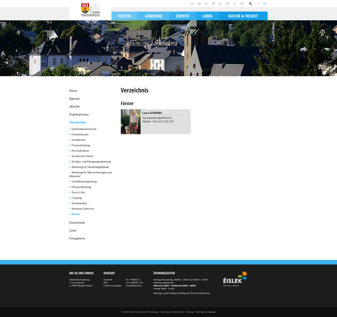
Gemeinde (153, 16)
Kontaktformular (134, 285)
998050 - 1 (135, 279)
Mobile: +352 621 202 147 (158, 121)
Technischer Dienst (83, 156)
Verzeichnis (77, 122)
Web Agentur (202, 312)
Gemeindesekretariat (84, 128)
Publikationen (79, 114)
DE (265, 3)
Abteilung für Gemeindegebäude (90, 166)
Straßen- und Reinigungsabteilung (91, 161)
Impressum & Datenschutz (172, 312)
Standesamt (78, 139)
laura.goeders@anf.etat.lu (157, 117)
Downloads (77, 222)
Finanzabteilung (81, 145)
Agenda (74, 98)
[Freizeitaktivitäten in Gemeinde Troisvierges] (200, 3)
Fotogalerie (77, 238)
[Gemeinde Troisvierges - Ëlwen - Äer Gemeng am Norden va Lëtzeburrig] (235, 3)
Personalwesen (80, 150)
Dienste (182, 16)
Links (73, 230)
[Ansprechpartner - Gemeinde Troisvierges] (228, 3)
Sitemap (190, 312)
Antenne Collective (83, 208)
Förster (76, 214)
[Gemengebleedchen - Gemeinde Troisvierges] (214, 3)
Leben (207, 16)
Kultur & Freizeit (243, 16)
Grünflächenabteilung (84, 181)
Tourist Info (78, 192)
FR (259, 3)
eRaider (74, 106)
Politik (124, 16)
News (73, 90)
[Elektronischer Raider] (207, 3)
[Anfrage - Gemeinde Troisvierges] (220, 3)
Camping (77, 197)
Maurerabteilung (81, 186)
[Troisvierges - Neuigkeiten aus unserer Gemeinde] (193, 3)
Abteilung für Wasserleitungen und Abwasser (90, 174)
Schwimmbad (79, 203)
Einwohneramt (80, 134)
